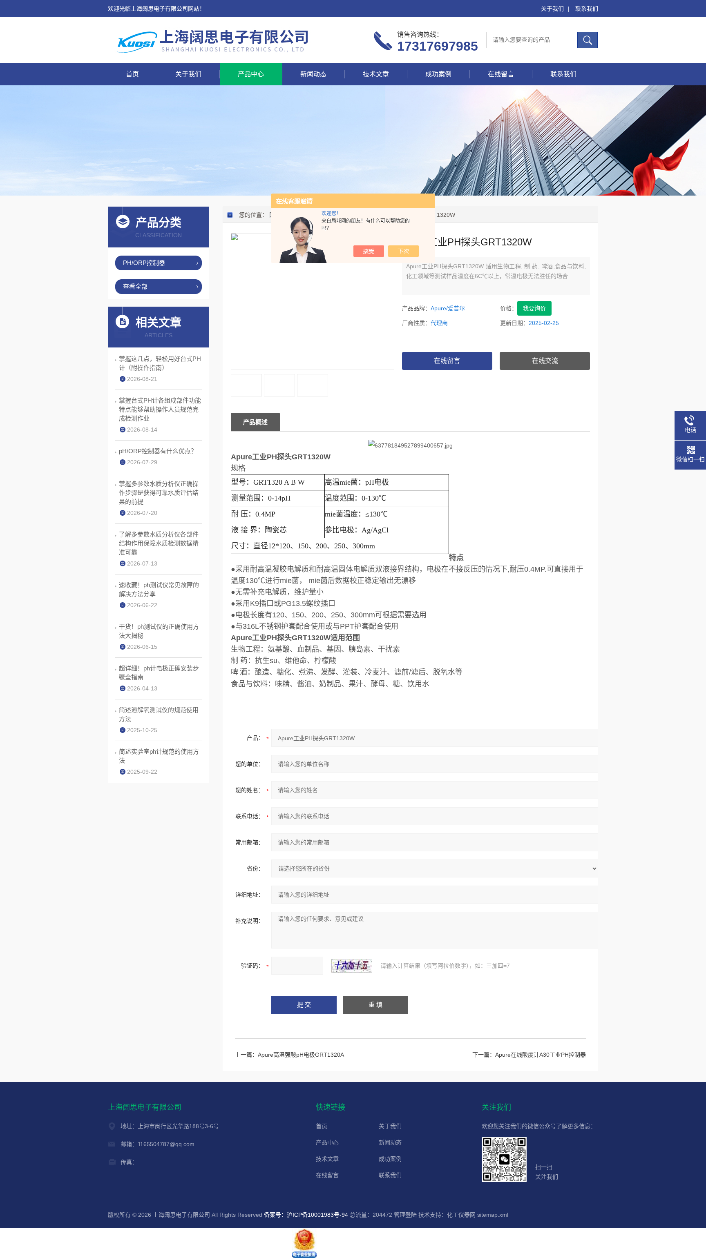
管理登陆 (405, 1214)
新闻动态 (313, 74)
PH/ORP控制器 (144, 262)
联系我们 (586, 8)
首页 (132, 74)
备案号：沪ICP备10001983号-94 (306, 1214)
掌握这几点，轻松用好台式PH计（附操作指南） (160, 363)
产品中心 (251, 74)
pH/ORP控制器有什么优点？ (158, 451)
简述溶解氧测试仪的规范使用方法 (159, 714)
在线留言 (501, 74)
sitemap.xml (492, 1214)
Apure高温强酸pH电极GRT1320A (301, 1054)
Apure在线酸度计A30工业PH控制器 (540, 1054)
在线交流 (545, 360)
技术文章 (376, 74)
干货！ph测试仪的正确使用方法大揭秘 (159, 631)
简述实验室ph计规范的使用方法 (159, 756)
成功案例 (438, 74)
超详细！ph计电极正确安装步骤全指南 (159, 673)
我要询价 (534, 308)
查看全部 (135, 286)
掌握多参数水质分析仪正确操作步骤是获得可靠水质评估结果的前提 (159, 492)
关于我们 (552, 8)
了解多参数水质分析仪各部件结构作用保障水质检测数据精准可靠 (159, 543)
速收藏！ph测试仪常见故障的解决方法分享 (159, 589)
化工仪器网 (461, 1214)
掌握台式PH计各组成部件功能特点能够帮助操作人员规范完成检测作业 (160, 409)
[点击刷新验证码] (351, 966)
